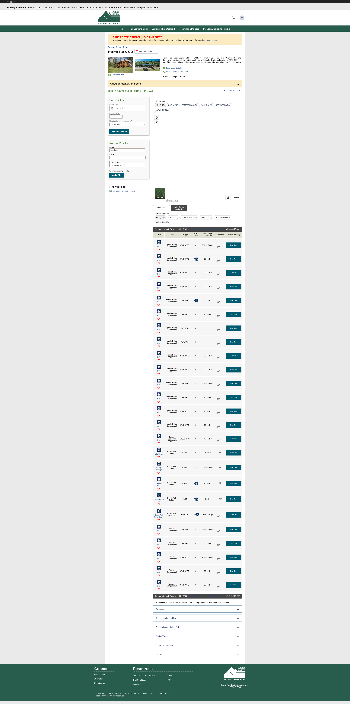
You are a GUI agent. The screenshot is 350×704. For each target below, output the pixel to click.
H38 (158, 371)
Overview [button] (160, 609)
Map (159, 243)
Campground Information (144, 675)
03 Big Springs (159, 469)
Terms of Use (148, 694)
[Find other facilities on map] (122, 191)
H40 (158, 399)
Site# (159, 235)
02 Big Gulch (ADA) (159, 500)
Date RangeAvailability (179, 208)
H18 (158, 274)
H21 (158, 302)
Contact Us (171, 675)
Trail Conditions (139, 680)
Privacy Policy (115, 694)
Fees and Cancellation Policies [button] (169, 627)
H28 (158, 343)
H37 (158, 357)
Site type (185, 235)
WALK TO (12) (162, 110)
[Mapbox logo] (172, 200)
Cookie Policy (163, 694)
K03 (158, 440)
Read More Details (173, 68)
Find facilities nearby (233, 90)
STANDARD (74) (222, 105)
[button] (243, 18)
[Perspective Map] (156, 117)
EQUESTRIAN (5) (189, 105)
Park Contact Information (177, 71)
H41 (158, 412)
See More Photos (118, 75)
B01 (158, 531)
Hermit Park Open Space (159, 516)
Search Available (119, 131)
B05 (158, 586)
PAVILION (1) (206, 105)
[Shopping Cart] (233, 18)
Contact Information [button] (164, 645)
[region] (197, 158)
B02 (158, 545)
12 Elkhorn (159, 454)
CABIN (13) (173, 105)
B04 (158, 572)
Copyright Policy (131, 694)
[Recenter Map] (156, 122)
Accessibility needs (121, 171)
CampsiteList (161, 208)
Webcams (137, 684)
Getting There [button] (162, 636)
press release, (211, 40)
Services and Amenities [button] (166, 618)
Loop (172, 235)
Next (238, 229)
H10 (158, 260)
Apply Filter (116, 175)
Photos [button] (159, 654)
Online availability (233, 235)
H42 (158, 426)
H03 (158, 246)
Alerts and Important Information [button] (125, 84)
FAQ (169, 680)
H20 (158, 288)
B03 (158, 558)
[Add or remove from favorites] (159, 249)
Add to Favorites (146, 51)
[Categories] (228, 197)
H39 (158, 385)
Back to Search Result (118, 47)
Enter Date (233, 245)
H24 (158, 329)
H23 (158, 316)
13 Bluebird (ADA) (158, 484)
